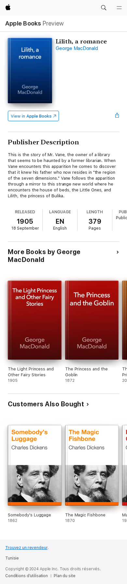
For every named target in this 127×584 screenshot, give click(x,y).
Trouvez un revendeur (26, 547)
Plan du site (65, 576)
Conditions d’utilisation (26, 576)
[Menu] (119, 8)
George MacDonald (77, 48)
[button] (103, 8)
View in (31, 116)
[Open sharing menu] (117, 116)
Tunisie (12, 558)
